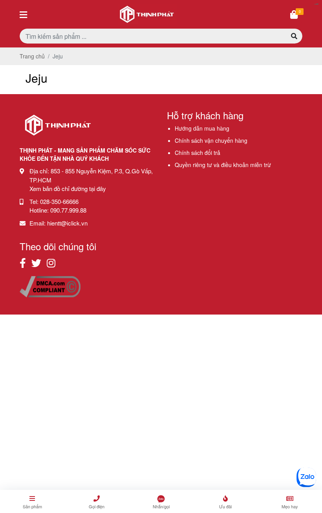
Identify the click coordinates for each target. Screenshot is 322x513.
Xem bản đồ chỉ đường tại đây (67, 188)
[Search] (294, 36)
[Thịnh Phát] (58, 138)
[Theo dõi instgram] (51, 262)
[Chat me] (306, 477)
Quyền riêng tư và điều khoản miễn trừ (223, 165)
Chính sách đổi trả (197, 152)
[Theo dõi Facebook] (23, 262)
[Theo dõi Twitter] (36, 262)
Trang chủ (32, 56)
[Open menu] (23, 14)
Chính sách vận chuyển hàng (211, 140)
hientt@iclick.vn (67, 223)
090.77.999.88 (68, 210)
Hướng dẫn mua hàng (202, 128)
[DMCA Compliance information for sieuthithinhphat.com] (50, 286)
